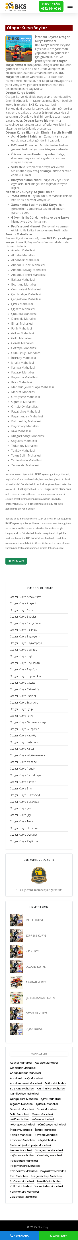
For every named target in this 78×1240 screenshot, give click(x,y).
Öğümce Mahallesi (22, 1155)
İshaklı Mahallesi (45, 1130)
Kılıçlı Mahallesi (47, 1140)
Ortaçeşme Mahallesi (49, 1150)
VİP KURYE (32, 951)
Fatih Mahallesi (19, 1114)
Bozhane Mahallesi (22, 1088)
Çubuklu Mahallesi (47, 1104)
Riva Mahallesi (19, 1176)
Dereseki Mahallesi (22, 1109)
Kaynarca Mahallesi (22, 1140)
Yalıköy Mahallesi (21, 1186)
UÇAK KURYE (34, 1029)
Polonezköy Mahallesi (24, 1171)
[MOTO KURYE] (16, 920)
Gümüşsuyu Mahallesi (52, 1124)
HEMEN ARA (16, 561)
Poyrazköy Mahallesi (53, 1171)
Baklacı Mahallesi (55, 1083)
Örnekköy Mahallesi (49, 1155)
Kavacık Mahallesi (46, 1135)
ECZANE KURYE (36, 967)
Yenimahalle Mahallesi (24, 1191)
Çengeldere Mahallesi (24, 1099)
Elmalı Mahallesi (47, 1109)
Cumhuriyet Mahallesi (51, 1088)
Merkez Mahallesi (21, 1150)
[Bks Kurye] (15, 6)
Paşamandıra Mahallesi (25, 1166)
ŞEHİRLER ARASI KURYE (41, 998)
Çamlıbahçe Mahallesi (24, 1093)
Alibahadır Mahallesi (23, 1068)
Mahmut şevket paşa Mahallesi (30, 1145)
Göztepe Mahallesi (22, 1124)
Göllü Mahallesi (19, 1119)
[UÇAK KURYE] (16, 1029)
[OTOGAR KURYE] (16, 1013)
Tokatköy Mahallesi (49, 1181)
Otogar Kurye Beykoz (27, 28)
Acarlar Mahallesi (21, 1062)
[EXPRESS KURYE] (16, 935)
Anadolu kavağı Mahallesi (26, 1078)
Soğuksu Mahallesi (22, 1181)
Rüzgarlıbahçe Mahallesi (46, 1176)
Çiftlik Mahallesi (51, 1099)
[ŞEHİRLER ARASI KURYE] (16, 998)
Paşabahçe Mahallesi (24, 1161)
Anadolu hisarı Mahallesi (25, 1073)
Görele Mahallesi (43, 1119)
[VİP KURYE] (16, 951)
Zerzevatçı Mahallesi (23, 1197)
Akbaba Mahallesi (46, 1062)
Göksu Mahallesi (42, 1114)
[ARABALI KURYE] (16, 982)
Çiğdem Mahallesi (21, 1104)
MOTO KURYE (35, 920)
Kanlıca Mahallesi (21, 1135)
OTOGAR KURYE (36, 1013)
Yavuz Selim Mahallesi (48, 1186)
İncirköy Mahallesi (21, 1130)
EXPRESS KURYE (36, 935)
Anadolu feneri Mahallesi (26, 1083)
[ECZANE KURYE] (16, 966)
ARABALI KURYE (36, 982)
